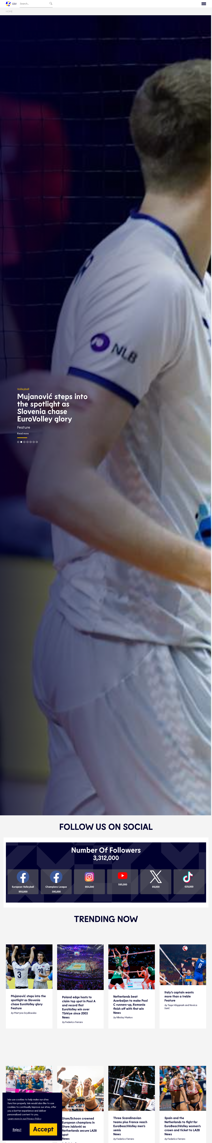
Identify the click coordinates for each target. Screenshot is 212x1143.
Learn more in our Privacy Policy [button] (24, 1118)
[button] (124, 446)
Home (9, 11)
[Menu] (203, 3)
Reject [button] (17, 1129)
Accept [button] (43, 1129)
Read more (129, 437)
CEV (14, 3)
